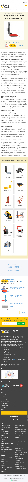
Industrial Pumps (4, 461)
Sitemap (2, 409)
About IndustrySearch (5, 397)
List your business (14, 413)
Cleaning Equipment (5, 431)
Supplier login (14, 416)
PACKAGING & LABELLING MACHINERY (14, 13)
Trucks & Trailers (18, 450)
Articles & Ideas (4, 394)
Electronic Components (5, 447)
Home (2, 392)
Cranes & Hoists (4, 441)
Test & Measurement (19, 446)
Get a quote (12, 45)
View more (23, 312)
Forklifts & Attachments (5, 451)
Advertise (25, 2)
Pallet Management (19, 439)
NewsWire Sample (4, 403)
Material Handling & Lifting (20, 429)
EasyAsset (15, 359)
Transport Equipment (19, 448)
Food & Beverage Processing (6, 449)
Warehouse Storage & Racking (21, 452)
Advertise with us (4, 405)
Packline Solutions (16, 42)
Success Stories (4, 407)
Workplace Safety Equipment (21, 468)
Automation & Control (5, 425)
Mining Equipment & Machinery (21, 433)
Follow (20, 281)
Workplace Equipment (19, 466)
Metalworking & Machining (20, 431)
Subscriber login (14, 420)
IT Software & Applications (6, 467)
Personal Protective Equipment (21, 441)
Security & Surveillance (19, 444)
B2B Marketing (4, 399)
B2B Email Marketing (5, 401)
